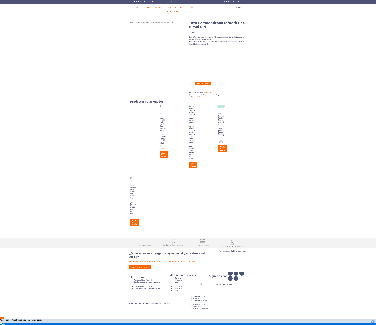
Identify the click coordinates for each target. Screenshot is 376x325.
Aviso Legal (197, 298)
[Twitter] (236, 273)
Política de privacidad (200, 300)
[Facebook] (230, 273)
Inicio (132, 22)
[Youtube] (236, 278)
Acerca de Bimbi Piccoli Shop (138, 1)
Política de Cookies (199, 296)
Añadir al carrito (203, 83)
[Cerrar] (2, 318)
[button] (149, 7)
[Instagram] (241, 273)
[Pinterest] (230, 278)
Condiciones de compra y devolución (161, 1)
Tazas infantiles (140, 22)
